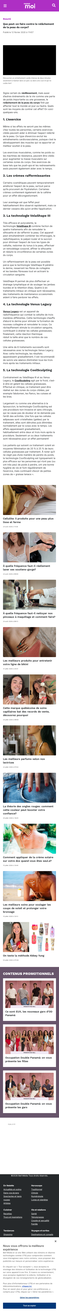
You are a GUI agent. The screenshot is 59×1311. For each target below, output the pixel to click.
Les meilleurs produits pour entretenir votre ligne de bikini (27, 662)
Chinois (34, 1193)
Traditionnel (36, 1189)
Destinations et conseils (42, 1234)
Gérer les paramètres (29, 1297)
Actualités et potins (12, 1189)
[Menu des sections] (5, 6)
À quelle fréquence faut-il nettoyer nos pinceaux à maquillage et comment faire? (29, 615)
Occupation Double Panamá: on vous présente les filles (28, 1059)
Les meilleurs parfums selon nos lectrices (24, 760)
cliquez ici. (27, 1286)
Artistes (6, 1203)
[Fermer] (55, 1241)
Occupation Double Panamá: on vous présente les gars (28, 1105)
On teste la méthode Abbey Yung (23, 955)
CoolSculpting (22, 380)
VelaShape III (23, 226)
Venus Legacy (11, 311)
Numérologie (37, 1196)
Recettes (7, 1213)
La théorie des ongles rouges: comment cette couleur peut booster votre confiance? (28, 810)
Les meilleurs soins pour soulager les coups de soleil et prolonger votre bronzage (27, 908)
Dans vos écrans (11, 1193)
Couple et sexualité (40, 1220)
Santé (34, 1213)
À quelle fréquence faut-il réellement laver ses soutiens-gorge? (26, 567)
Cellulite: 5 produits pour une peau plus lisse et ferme (28, 520)
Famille (34, 1224)
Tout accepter (29, 1305)
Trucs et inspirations (12, 1217)
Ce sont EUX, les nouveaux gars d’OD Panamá (28, 1013)
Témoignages (37, 1217)
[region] (29, 1274)
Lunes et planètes (39, 1199)
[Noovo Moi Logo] (29, 5)
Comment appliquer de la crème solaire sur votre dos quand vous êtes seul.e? (28, 859)
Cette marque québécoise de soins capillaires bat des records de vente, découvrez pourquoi (26, 711)
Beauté (7, 19)
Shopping (7, 1234)
